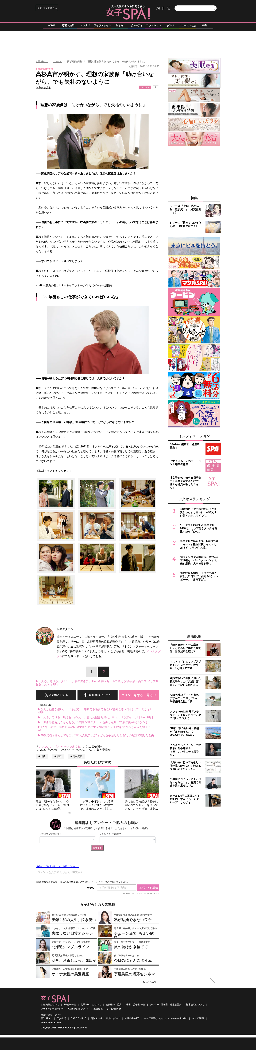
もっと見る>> (150, 982)
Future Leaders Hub (51, 1022)
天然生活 (61, 1018)
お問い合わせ (114, 1008)
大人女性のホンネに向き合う (128, 6)
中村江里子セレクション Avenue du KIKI (165, 1018)
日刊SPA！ (46, 1018)
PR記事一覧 (70, 1004)
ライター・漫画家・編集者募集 (165, 1004)
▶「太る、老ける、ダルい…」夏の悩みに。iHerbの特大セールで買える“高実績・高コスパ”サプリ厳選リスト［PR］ (97, 683)
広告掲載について (50, 1004)
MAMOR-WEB (132, 1018)
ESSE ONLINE (78, 1018)
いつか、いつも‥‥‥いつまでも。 (60, 746)
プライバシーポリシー (52, 1008)
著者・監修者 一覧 (135, 1004)
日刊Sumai (96, 1018)
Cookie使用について (78, 1008)
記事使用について (195, 1004)
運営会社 (98, 1008)
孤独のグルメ (113, 1018)
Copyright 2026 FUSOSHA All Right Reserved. (64, 1027)
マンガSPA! (198, 1018)
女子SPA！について (91, 1004)
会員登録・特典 (114, 1004)
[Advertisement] (128, 43)
